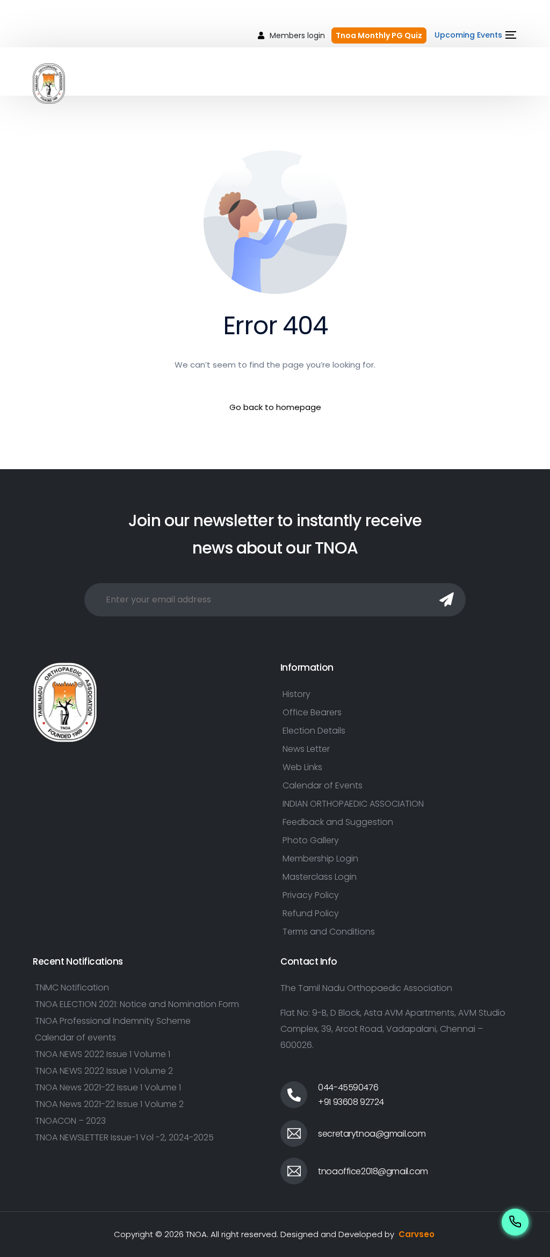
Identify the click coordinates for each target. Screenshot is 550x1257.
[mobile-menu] (497, 83)
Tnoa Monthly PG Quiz (379, 35)
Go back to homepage (275, 407)
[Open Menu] (509, 35)
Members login (297, 35)
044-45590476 (348, 1087)
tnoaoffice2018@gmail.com (373, 1171)
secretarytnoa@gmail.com (371, 1133)
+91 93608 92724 (351, 1102)
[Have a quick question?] (515, 1222)
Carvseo (417, 1234)
